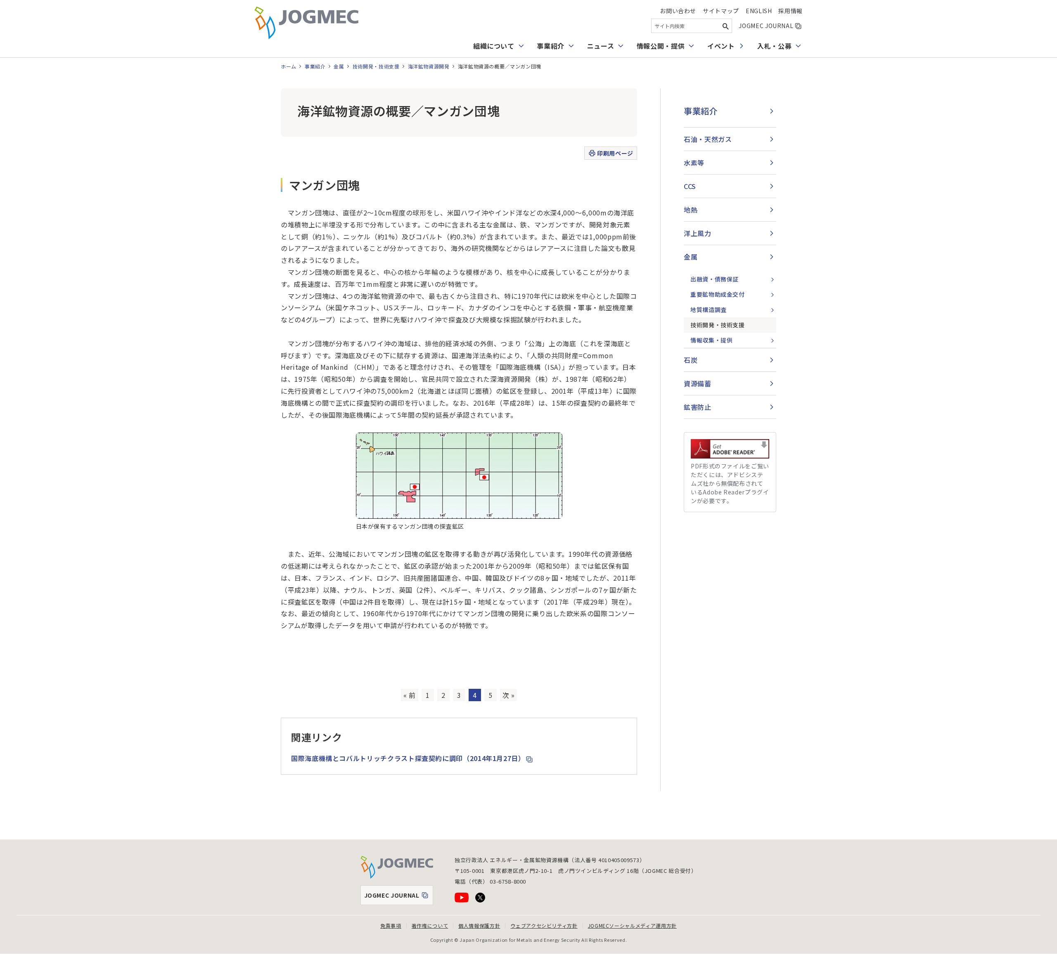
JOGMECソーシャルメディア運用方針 (632, 925)
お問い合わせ (678, 11)
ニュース (600, 46)
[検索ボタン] (725, 26)
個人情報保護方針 (479, 925)
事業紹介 (550, 46)
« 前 (409, 695)
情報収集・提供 (711, 340)
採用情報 (790, 11)
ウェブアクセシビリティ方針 (543, 925)
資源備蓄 (697, 383)
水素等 (694, 163)
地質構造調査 (708, 309)
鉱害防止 (697, 407)
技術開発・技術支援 (376, 66)
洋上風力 (697, 233)
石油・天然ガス (708, 139)
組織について (493, 46)
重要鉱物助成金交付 (717, 294)
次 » (508, 695)
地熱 (690, 210)
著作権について (430, 925)
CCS (690, 186)
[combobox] (691, 26)
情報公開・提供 (661, 46)
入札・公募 (774, 46)
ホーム (288, 66)
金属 (339, 66)
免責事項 (390, 925)
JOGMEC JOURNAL (771, 25)
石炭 (690, 360)
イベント (721, 46)
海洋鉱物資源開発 (429, 66)
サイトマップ (721, 11)
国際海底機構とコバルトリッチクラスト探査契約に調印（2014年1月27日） (412, 758)
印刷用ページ (615, 153)
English (759, 11)
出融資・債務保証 (714, 279)
